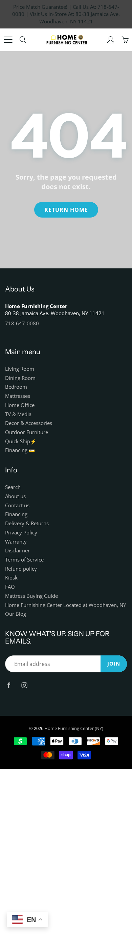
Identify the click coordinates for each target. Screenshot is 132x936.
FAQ (10, 587)
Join (113, 663)
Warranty (16, 541)
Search (13, 487)
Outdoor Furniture (26, 432)
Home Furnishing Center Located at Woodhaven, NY (65, 605)
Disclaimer (17, 550)
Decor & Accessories (28, 423)
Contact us (17, 505)
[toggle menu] (8, 40)
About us (15, 496)
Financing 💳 (20, 450)
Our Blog (15, 614)
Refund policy (21, 569)
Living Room (19, 369)
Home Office (20, 405)
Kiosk (11, 577)
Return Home (66, 209)
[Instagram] (24, 685)
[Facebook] (9, 685)
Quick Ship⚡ (20, 441)
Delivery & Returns (27, 523)
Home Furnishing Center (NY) (73, 728)
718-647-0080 (22, 323)
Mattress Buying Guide (31, 596)
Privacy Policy (21, 532)
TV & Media (18, 414)
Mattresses (17, 396)
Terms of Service (24, 559)
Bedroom (16, 387)
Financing (16, 514)
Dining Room (20, 378)
